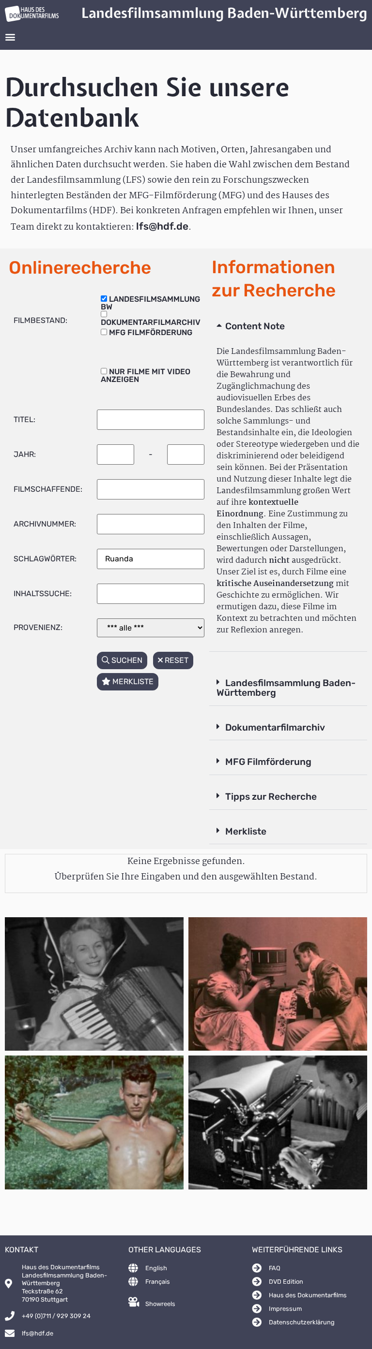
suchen (125, 660)
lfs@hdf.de (162, 226)
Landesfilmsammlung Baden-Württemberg (286, 688)
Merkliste (245, 831)
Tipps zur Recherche (271, 796)
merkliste (132, 681)
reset (175, 660)
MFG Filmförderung (268, 761)
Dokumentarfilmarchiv (275, 727)
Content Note (255, 326)
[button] (10, 37)
